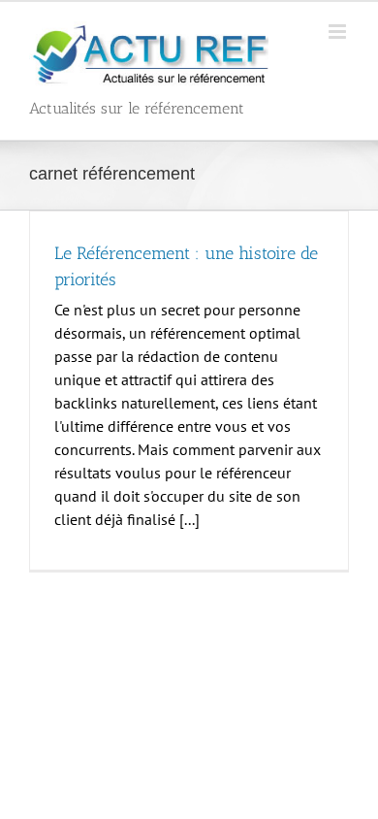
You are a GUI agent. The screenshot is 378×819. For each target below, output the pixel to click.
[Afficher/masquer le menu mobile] (339, 31)
